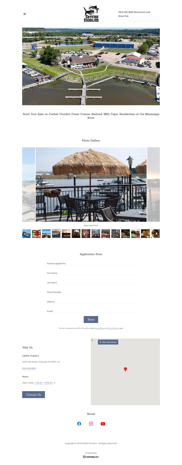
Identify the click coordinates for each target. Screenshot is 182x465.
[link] (91, 13)
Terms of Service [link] (113, 328)
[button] (24, 13)
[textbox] (91, 262)
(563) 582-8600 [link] (125, 12)
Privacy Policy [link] (99, 328)
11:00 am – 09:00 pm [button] (43, 382)
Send (91, 319)
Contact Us (33, 394)
